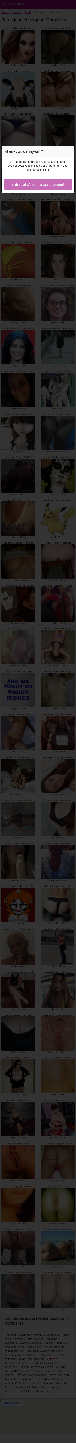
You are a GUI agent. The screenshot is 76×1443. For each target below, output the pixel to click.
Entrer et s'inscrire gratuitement (38, 184)
